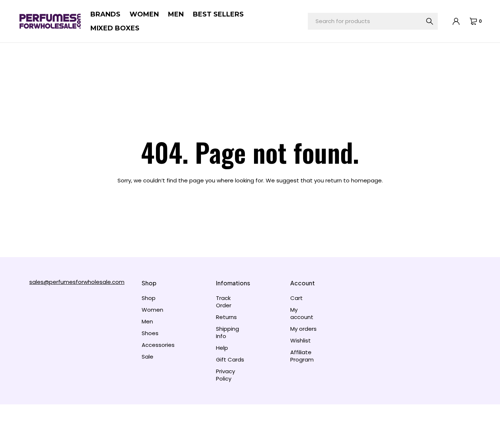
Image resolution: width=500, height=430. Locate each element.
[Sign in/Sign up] (456, 21)
